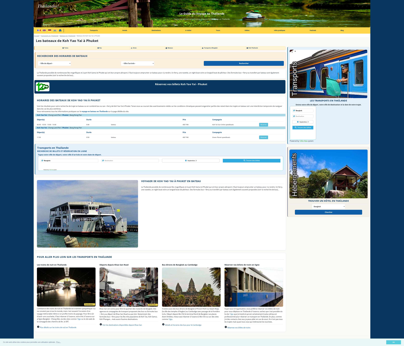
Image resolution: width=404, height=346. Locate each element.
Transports (94, 30)
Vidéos (247, 30)
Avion (133, 48)
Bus (99, 48)
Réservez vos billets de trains (238, 327)
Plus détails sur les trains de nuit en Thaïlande (58, 327)
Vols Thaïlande (252, 48)
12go (79, 319)
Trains (65, 48)
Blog (342, 30)
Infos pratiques (279, 30)
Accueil (36, 36)
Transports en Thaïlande (49, 36)
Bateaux (169, 48)
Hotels (124, 30)
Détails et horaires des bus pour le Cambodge (183, 325)
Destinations (156, 30)
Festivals (313, 30)
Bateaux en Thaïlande (67, 36)
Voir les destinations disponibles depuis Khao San (122, 325)
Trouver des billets (253, 160)
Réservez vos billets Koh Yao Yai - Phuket (181, 84)
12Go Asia (51, 169)
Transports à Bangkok (209, 48)
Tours (218, 30)
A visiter (188, 30)
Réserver (263, 125)
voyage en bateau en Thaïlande (95, 111)
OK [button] (394, 342)
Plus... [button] (58, 342)
